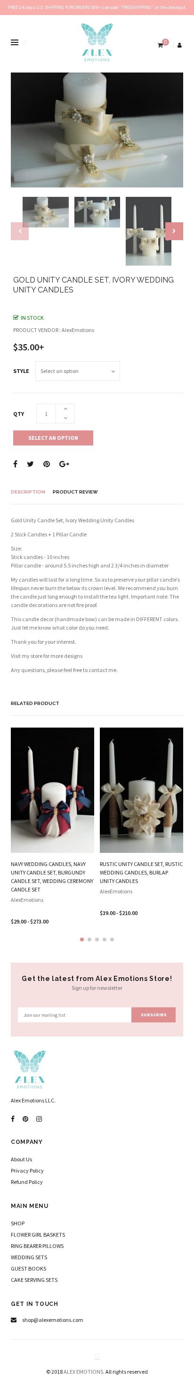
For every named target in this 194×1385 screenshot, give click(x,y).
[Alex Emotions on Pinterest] (25, 1119)
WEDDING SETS (29, 1257)
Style (21, 370)
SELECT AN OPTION (53, 437)
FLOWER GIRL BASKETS (38, 1234)
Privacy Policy (27, 1170)
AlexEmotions (27, 899)
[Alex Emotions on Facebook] (13, 1119)
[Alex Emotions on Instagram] (39, 1119)
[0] (159, 45)
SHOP (17, 1223)
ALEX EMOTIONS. (84, 1371)
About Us (21, 1159)
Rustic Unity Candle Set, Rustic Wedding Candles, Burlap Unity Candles (141, 872)
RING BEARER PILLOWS (37, 1245)
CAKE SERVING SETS (34, 1279)
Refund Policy (27, 1181)
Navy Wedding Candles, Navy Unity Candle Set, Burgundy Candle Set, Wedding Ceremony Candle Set (52, 876)
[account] (180, 45)
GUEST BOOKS (28, 1268)
